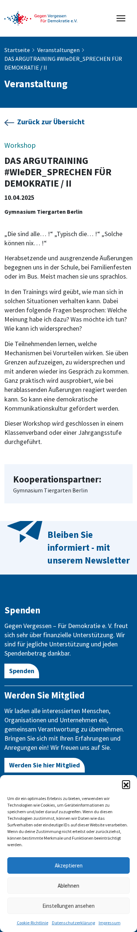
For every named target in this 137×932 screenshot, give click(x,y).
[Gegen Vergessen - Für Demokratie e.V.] (40, 17)
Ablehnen (68, 885)
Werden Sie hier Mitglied (44, 765)
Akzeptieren (69, 865)
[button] (126, 784)
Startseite (17, 50)
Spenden (21, 671)
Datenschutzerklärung (73, 922)
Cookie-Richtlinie (32, 922)
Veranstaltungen (58, 50)
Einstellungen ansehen (68, 905)
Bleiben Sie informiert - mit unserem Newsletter (88, 547)
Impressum (110, 922)
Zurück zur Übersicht (51, 121)
